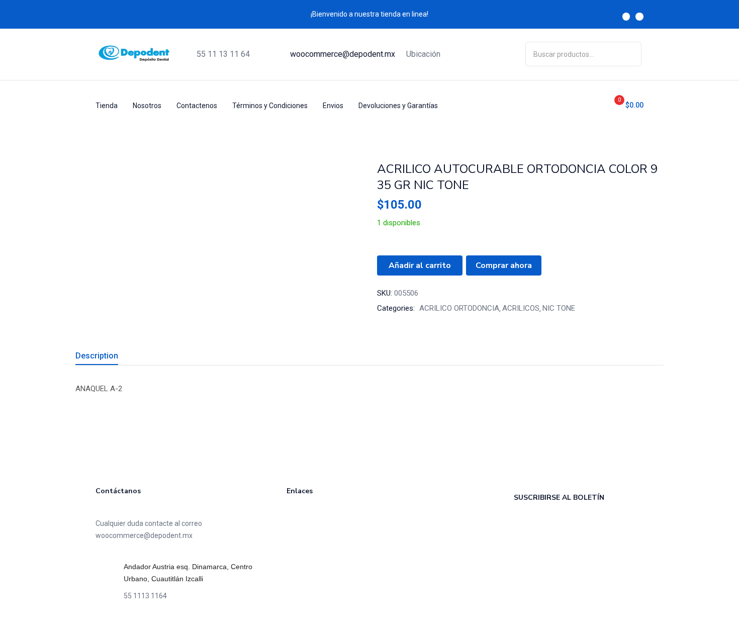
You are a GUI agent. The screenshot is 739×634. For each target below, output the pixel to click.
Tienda (107, 106)
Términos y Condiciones (270, 106)
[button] (624, 105)
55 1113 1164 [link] (145, 596)
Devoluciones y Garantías (398, 106)
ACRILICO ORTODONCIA (459, 308)
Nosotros (147, 106)
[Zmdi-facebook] (626, 17)
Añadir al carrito (420, 265)
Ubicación (423, 54)
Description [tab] (96, 355)
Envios (333, 106)
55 (223, 54)
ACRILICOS (520, 308)
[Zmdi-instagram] (639, 17)
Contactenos (196, 106)
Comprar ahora (504, 265)
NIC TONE (558, 308)
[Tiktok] (130, 624)
